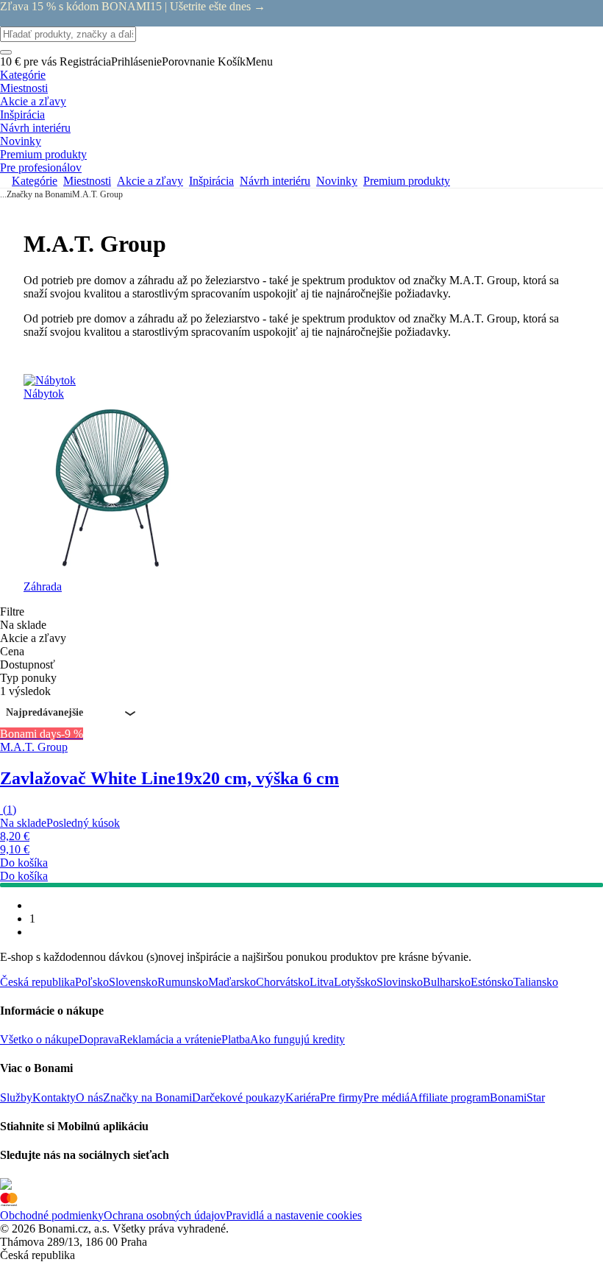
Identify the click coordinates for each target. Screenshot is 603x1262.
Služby (16, 1097)
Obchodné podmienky (52, 1215)
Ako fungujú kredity (297, 1039)
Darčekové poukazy (238, 1097)
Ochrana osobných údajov (165, 1215)
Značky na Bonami (39, 194)
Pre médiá (386, 1097)
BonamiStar (517, 1097)
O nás (89, 1097)
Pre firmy (341, 1097)
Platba (235, 1039)
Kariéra (302, 1097)
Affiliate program (450, 1097)
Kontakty (54, 1097)
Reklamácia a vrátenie (170, 1039)
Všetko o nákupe (39, 1039)
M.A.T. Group (97, 194)
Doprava (99, 1039)
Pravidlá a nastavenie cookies (294, 1215)
